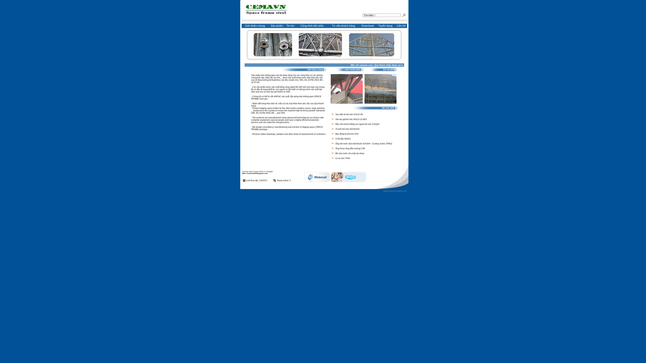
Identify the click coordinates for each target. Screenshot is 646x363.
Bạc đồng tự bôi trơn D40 (346, 134)
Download (368, 25)
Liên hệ (401, 25)
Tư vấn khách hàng (343, 25)
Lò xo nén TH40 (342, 158)
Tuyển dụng (385, 25)
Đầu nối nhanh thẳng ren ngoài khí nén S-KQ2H (357, 124)
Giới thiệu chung (255, 25)
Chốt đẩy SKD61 (343, 139)
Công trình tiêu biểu (312, 25)
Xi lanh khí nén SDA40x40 (347, 129)
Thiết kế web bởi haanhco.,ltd (394, 191)
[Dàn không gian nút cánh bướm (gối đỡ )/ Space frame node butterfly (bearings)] (347, 102)
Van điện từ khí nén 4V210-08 (349, 114)
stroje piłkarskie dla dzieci (610, 178)
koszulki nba (294, 178)
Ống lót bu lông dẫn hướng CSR (350, 148)
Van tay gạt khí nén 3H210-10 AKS (351, 119)
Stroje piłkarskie (360, 178)
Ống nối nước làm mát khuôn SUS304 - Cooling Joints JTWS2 (363, 144)
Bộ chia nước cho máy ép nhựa (349, 153)
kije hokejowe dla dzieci (428, 178)
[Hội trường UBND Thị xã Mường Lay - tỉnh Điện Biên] (381, 102)
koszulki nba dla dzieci (489, 178)
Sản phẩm (277, 25)
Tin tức (290, 25)
